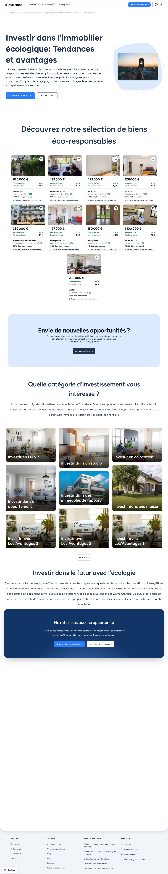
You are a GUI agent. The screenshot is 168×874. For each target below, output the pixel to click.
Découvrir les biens (18, 95)
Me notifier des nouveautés (100, 644)
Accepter (44, 861)
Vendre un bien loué (139, 4)
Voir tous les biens (82, 351)
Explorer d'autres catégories (68, 644)
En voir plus (84, 557)
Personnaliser (16, 861)
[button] (9, 870)
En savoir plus (47, 95)
